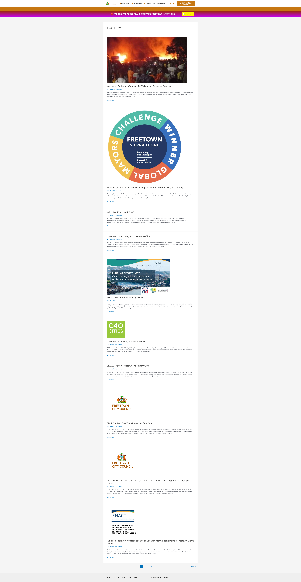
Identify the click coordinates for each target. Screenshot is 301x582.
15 (151, 566)
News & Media (190, 9)
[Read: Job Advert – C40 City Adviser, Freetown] (116, 329)
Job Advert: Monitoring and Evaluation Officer (129, 236)
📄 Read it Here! (187, 14)
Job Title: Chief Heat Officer (120, 212)
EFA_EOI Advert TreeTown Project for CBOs (128, 366)
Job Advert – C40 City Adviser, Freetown (126, 341)
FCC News (110, 89)
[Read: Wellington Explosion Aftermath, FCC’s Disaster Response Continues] (147, 60)
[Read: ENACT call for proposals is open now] (138, 277)
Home (108, 9)
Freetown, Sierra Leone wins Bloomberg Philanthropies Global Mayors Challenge (145, 187)
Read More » (110, 100)
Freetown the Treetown (177, 9)
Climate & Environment (150, 9)
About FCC (114, 9)
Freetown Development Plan (130, 9)
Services (163, 9)
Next (193, 566)
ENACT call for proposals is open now (125, 297)
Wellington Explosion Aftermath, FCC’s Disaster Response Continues (140, 86)
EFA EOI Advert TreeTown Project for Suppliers (129, 423)
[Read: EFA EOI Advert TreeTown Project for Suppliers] (122, 404)
